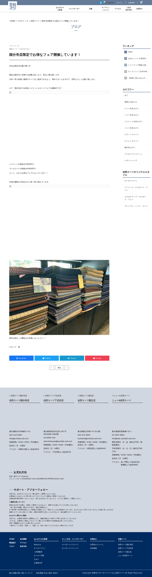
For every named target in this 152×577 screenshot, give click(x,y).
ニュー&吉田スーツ (121, 400)
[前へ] (52, 367)
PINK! (130, 52)
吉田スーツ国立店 (86, 400)
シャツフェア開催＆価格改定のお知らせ (139, 65)
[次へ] (67, 367)
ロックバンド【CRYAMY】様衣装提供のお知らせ (139, 71)
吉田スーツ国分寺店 (19, 400)
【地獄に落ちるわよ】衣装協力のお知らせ (139, 78)
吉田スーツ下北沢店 (54, 400)
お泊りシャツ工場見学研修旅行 (139, 58)
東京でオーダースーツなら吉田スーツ (109, 573)
